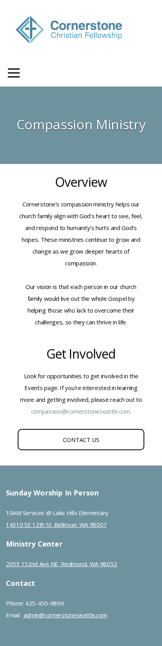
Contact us (81, 440)
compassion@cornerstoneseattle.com (80, 411)
